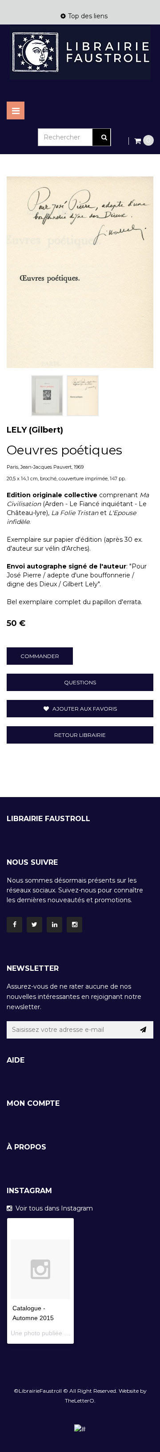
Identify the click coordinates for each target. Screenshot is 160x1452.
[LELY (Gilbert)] (47, 395)
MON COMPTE (33, 1103)
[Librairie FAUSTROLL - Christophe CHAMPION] (80, 52)
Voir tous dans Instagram (52, 1208)
